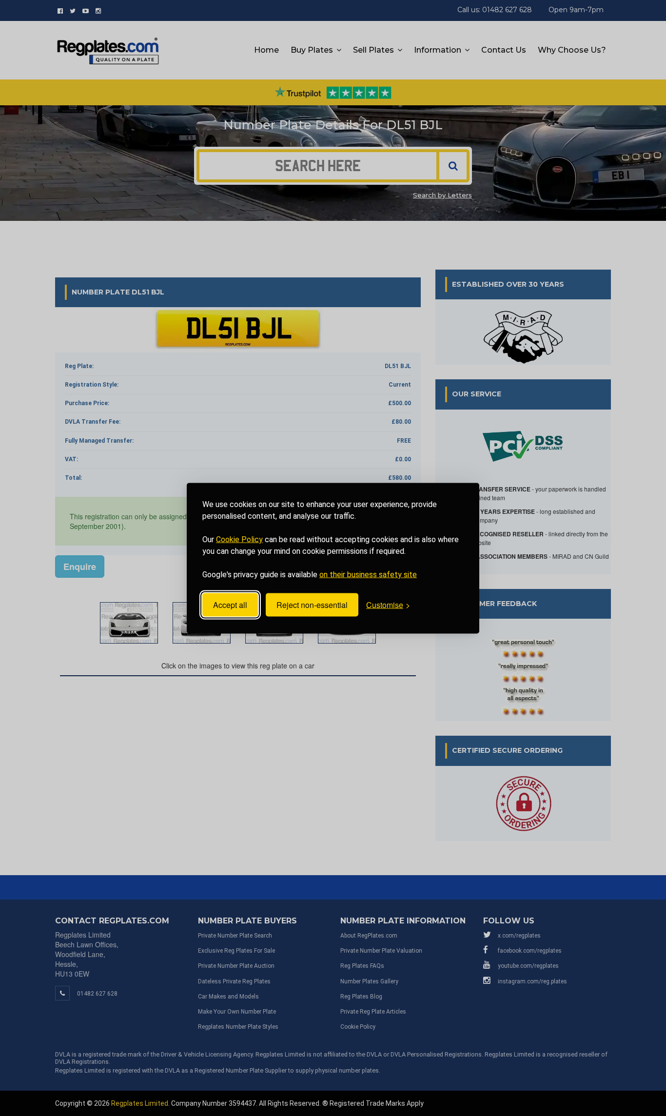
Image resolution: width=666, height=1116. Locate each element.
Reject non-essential (312, 604)
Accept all (230, 604)
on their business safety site (368, 574)
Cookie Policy (239, 539)
